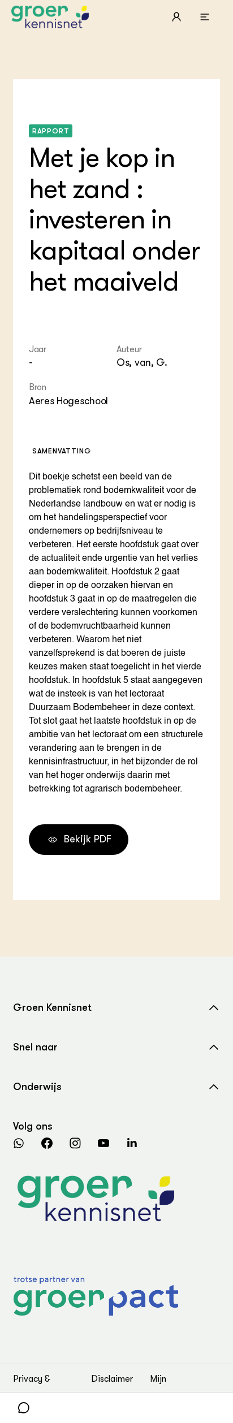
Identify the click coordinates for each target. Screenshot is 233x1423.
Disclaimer (112, 1379)
